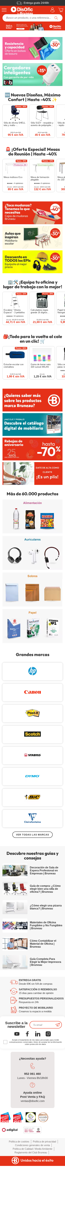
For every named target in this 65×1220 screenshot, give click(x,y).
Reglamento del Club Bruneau (30, 1152)
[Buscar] (56, 18)
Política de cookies (19, 1141)
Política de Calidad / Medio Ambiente (32, 1148)
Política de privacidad (44, 1141)
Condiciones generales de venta (32, 1145)
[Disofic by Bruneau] (32, 26)
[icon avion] (58, 1024)
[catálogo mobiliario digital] (32, 424)
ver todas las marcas (32, 834)
